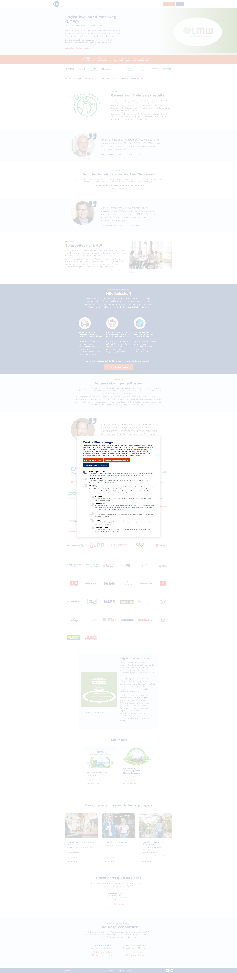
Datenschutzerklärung (140, 449)
